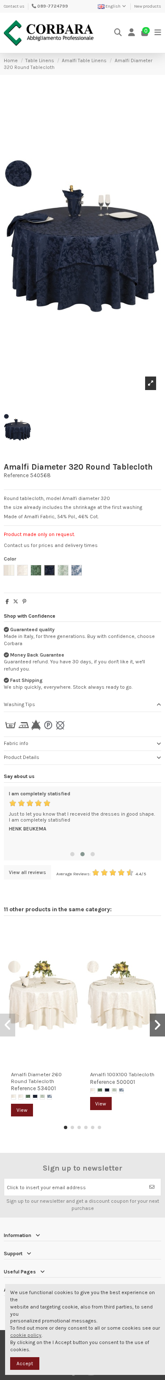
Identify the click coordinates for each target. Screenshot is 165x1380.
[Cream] (20, 1097)
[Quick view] (72, 950)
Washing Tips (19, 704)
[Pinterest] (24, 602)
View (22, 1110)
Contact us (14, 6)
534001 (46, 1088)
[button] (72, 854)
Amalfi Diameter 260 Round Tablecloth (36, 1077)
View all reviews (27, 872)
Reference (16, 475)
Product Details (21, 757)
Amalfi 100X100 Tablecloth (122, 1074)
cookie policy (25, 1335)
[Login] (131, 33)
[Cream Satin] (13, 1097)
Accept (24, 1363)
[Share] (7, 602)
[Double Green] (42, 1097)
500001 (125, 1082)
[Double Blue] (49, 1097)
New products (147, 6)
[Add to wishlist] (72, 936)
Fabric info (16, 743)
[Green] (27, 1097)
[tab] (82, 705)
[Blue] (35, 1097)
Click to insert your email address (46, 1187)
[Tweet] (15, 602)
